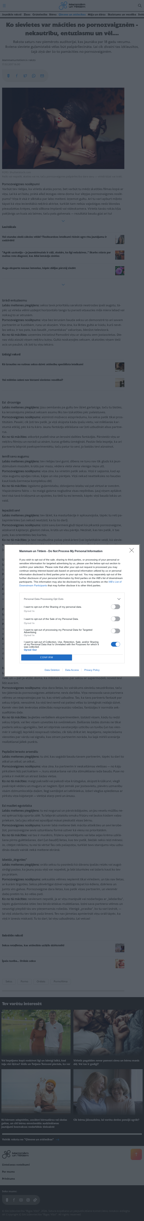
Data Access (72, 670)
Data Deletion (52, 670)
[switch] (115, 606)
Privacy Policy (92, 670)
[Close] (132, 551)
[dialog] (72, 611)
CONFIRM (46, 657)
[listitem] (72, 599)
